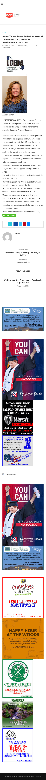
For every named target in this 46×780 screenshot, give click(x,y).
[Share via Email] (28, 224)
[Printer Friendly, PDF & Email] (9, 215)
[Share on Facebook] (15, 224)
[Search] (43, 3)
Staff (12, 45)
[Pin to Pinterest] (24, 224)
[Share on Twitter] (20, 224)
